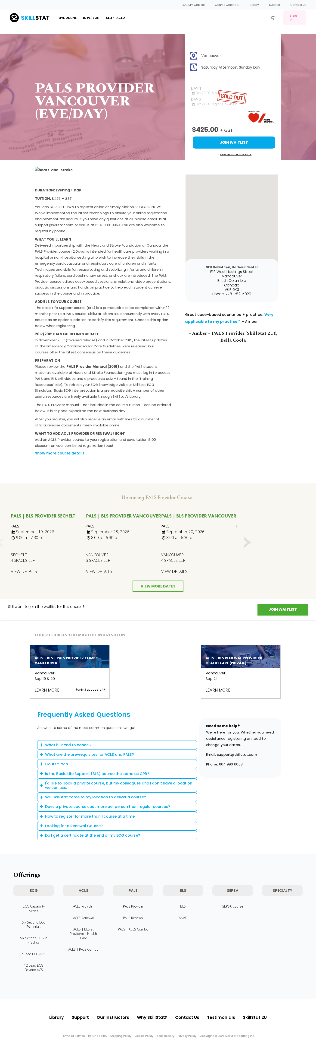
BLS (183, 906)
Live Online (68, 18)
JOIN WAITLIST (283, 609)
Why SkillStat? (152, 1017)
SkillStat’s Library (126, 396)
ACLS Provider (83, 906)
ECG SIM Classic (193, 5)
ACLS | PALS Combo (83, 949)
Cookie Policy (144, 1036)
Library (254, 5)
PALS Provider (133, 906)
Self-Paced (115, 18)
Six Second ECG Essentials (34, 924)
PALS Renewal (133, 918)
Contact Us (298, 5)
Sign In (293, 17)
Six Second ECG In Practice (33, 940)
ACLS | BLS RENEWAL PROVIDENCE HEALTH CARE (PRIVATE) (235, 660)
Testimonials (221, 1017)
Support (274, 5)
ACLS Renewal (83, 918)
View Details (24, 571)
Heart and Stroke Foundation (98, 372)
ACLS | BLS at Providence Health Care (83, 933)
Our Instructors (113, 1017)
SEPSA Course (232, 906)
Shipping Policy (120, 1036)
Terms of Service (73, 1036)
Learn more (47, 690)
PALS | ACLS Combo (133, 929)
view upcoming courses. (235, 154)
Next (246, 543)
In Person (91, 18)
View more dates (158, 586)
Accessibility (165, 1036)
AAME (183, 918)
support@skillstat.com (237, 754)
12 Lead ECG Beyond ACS (33, 967)
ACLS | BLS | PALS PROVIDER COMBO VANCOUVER (67, 660)
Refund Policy (97, 1036)
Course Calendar (227, 5)
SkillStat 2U (255, 1017)
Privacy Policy (187, 1036)
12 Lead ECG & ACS (33, 954)
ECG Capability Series (34, 908)
